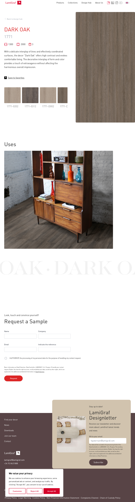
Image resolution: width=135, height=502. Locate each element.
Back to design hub (14, 19)
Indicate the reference (47, 344)
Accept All (51, 491)
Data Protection (39, 371)
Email (6, 344)
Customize (17, 491)
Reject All (35, 491)
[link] (12, 99)
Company (42, 331)
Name (6, 331)
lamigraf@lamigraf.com (14, 460)
